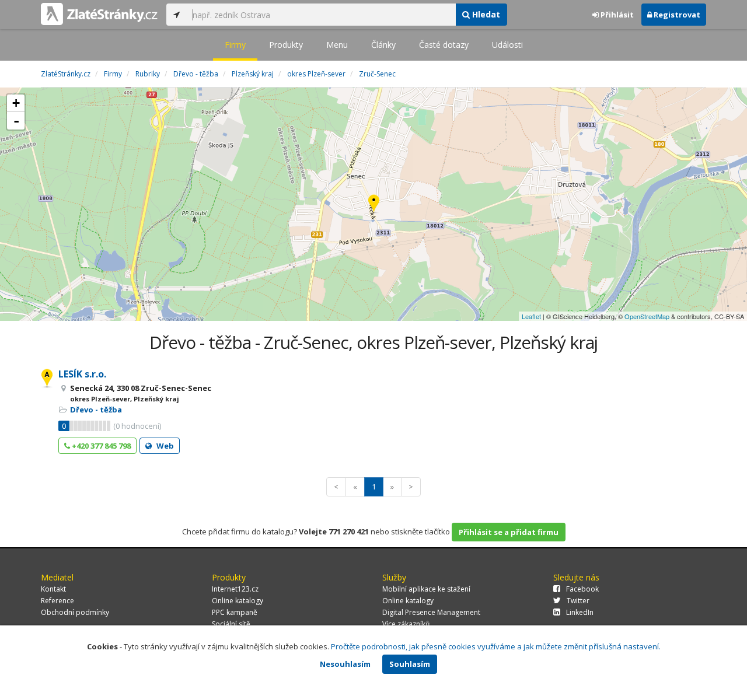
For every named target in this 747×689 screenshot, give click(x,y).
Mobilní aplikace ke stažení (426, 589)
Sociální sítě (231, 624)
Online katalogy (237, 601)
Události (507, 44)
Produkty (286, 44)
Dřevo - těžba (96, 409)
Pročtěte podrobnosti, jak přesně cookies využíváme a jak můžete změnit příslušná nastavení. (496, 646)
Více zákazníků (406, 624)
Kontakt (53, 589)
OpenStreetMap (646, 316)
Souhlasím (409, 664)
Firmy (235, 44)
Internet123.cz (235, 589)
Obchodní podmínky (75, 612)
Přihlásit (616, 14)
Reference (57, 601)
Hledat (485, 14)
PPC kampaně (234, 612)
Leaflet (531, 316)
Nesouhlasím (345, 664)
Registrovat (676, 14)
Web (164, 445)
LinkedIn (580, 612)
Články (383, 44)
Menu (337, 44)
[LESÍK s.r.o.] (374, 204)
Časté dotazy (444, 44)
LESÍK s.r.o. (82, 374)
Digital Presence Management (431, 612)
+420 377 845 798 (100, 445)
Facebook (582, 589)
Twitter (578, 601)
